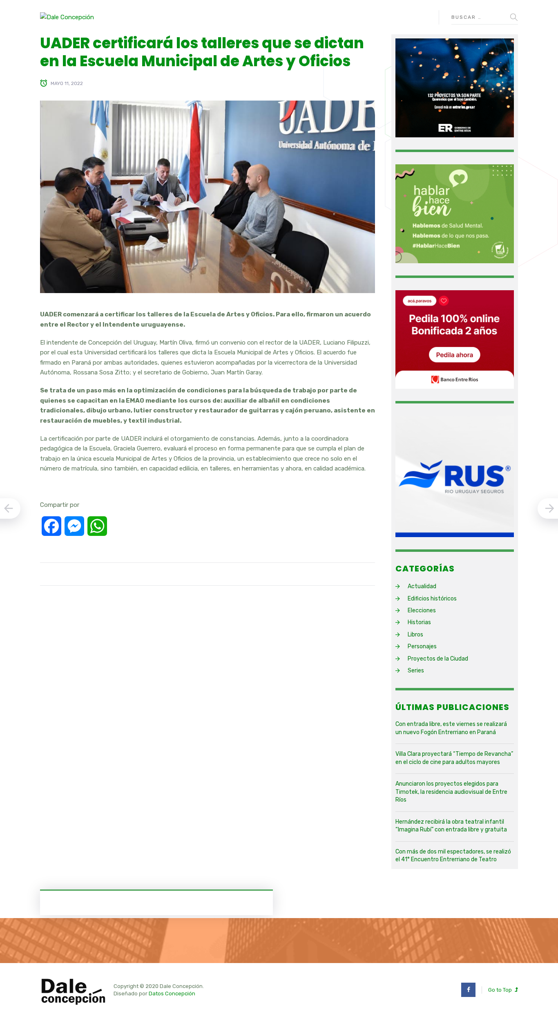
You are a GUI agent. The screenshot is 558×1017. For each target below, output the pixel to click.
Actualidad (422, 586)
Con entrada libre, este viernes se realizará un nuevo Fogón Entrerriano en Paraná (451, 728)
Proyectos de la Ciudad (438, 658)
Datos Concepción (172, 993)
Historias (419, 622)
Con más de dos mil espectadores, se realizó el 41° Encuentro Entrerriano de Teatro (453, 855)
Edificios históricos (432, 598)
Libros (415, 634)
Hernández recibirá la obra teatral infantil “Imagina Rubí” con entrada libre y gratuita (451, 825)
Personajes (422, 646)
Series (416, 670)
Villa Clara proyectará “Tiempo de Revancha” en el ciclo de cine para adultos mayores (454, 758)
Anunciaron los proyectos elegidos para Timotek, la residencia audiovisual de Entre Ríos (451, 791)
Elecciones (422, 610)
